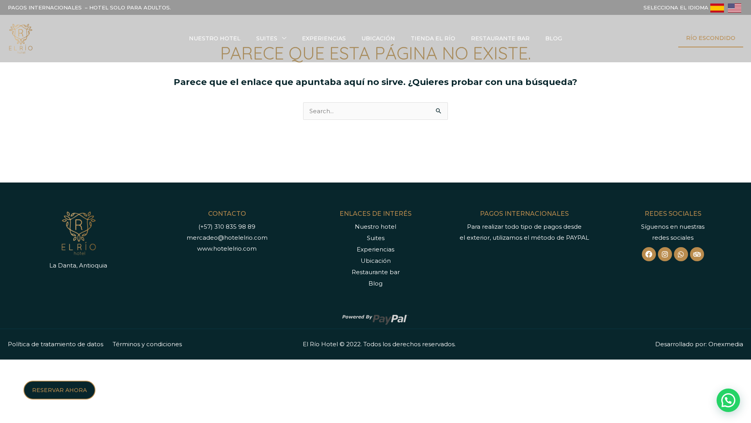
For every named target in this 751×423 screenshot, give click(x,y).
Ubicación (378, 38)
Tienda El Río (433, 38)
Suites (266, 38)
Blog (553, 38)
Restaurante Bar (500, 38)
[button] (728, 400)
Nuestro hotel (215, 38)
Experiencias (324, 38)
